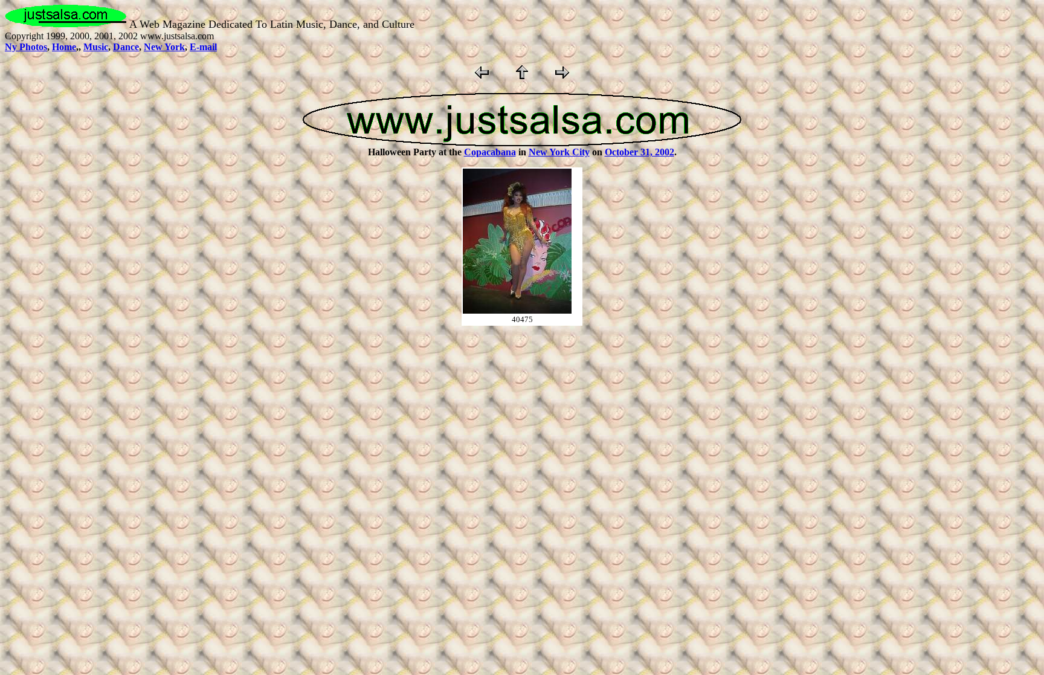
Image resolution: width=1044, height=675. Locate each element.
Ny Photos (26, 47)
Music (95, 47)
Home (64, 47)
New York (164, 47)
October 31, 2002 (639, 152)
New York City (559, 152)
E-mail (203, 47)
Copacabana (490, 152)
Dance (126, 47)
